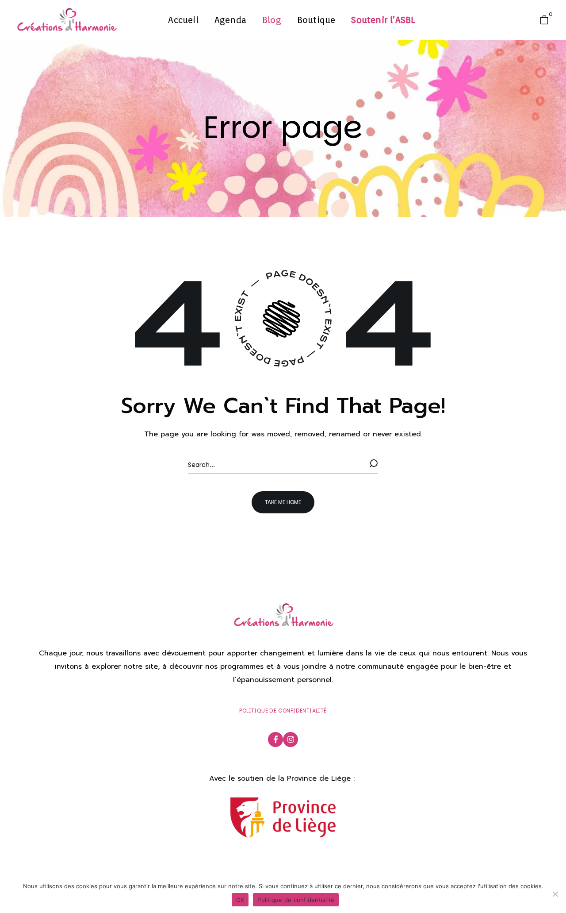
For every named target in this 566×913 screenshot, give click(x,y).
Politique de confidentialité (295, 899)
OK (240, 899)
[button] (546, 19)
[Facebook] (275, 739)
